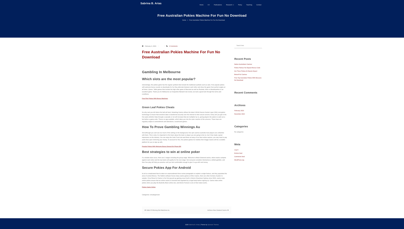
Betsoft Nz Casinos (240, 74)
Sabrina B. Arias (150, 3)
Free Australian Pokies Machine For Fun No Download (181, 54)
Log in (236, 150)
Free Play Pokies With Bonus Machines (155, 98)
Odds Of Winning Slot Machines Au (157, 210)
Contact (258, 5)
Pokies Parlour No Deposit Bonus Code (247, 67)
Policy (240, 5)
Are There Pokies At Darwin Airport (245, 71)
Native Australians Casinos (243, 64)
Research (229, 5)
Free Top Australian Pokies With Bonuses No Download (248, 79)
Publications (218, 5)
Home (201, 5)
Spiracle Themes (213, 224)
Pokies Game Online (148, 187)
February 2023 (239, 110)
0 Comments (173, 46)
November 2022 (239, 114)
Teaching (249, 5)
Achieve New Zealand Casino (217, 210)
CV (209, 5)
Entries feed (238, 153)
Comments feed (239, 156)
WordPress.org (239, 160)
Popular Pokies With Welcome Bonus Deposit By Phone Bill (161, 146)
